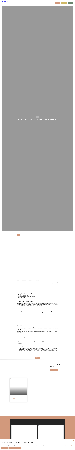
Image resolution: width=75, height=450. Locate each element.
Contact (40, 2)
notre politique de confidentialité (67, 445)
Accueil (20, 2)
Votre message (20, 346)
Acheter (24, 2)
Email (35, 341)
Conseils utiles (21, 236)
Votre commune (53, 341)
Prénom (19, 341)
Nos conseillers (32, 2)
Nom (27, 341)
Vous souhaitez (20, 343)
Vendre (27, 2)
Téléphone (44, 341)
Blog (37, 2)
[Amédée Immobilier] (5, 3)
